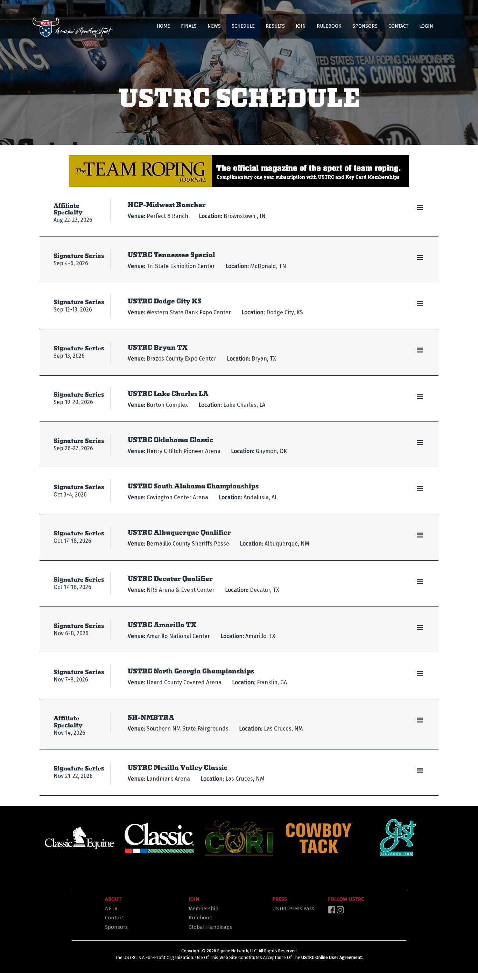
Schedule (243, 26)
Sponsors (365, 26)
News (214, 26)
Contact (398, 26)
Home (163, 26)
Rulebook (329, 26)
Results (275, 26)
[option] (79, 838)
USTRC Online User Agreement (331, 957)
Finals (189, 26)
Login (426, 26)
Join (301, 26)
